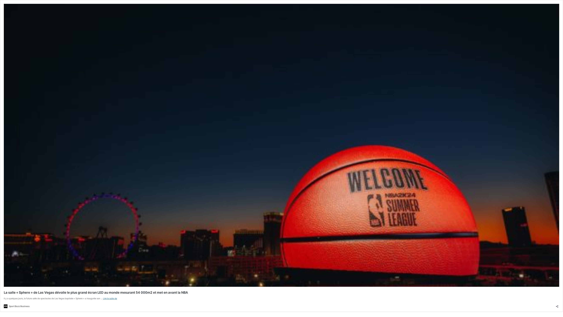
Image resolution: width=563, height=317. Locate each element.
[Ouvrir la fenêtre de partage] (557, 305)
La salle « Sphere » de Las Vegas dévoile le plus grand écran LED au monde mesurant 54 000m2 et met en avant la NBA (96, 292)
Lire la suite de (110, 298)
